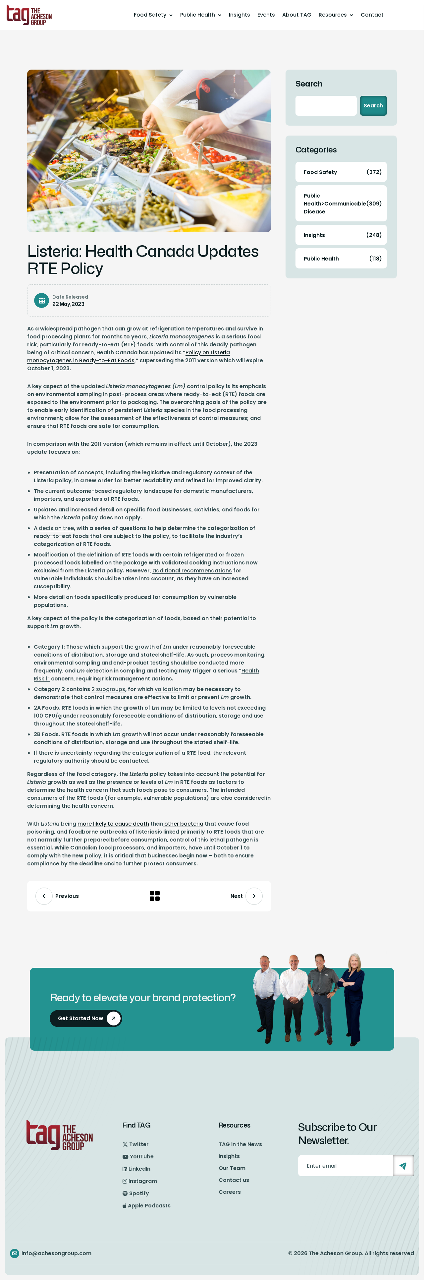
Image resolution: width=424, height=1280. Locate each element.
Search (309, 83)
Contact (372, 15)
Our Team (232, 1168)
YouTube (142, 1156)
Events (266, 15)
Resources (333, 15)
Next (237, 896)
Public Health (197, 15)
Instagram (143, 1181)
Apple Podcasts (149, 1205)
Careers (230, 1192)
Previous (67, 896)
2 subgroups (108, 689)
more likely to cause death (113, 824)
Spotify (139, 1193)
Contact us (234, 1180)
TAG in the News (240, 1144)
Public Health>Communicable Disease (343, 203)
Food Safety (150, 15)
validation (169, 689)
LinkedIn (139, 1169)
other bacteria (183, 824)
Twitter (139, 1144)
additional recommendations (192, 570)
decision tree (56, 528)
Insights (239, 15)
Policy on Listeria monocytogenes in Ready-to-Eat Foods (128, 356)
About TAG (296, 15)
